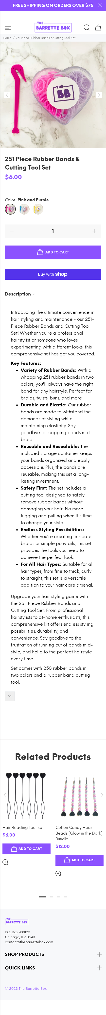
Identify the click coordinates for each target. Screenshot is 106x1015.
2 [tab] (51, 896)
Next (101, 795)
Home (7, 38)
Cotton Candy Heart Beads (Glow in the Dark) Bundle (79, 833)
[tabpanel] (26, 814)
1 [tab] (42, 896)
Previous (4, 795)
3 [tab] (58, 896)
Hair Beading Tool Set (22, 827)
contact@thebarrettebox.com (29, 942)
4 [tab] (65, 896)
